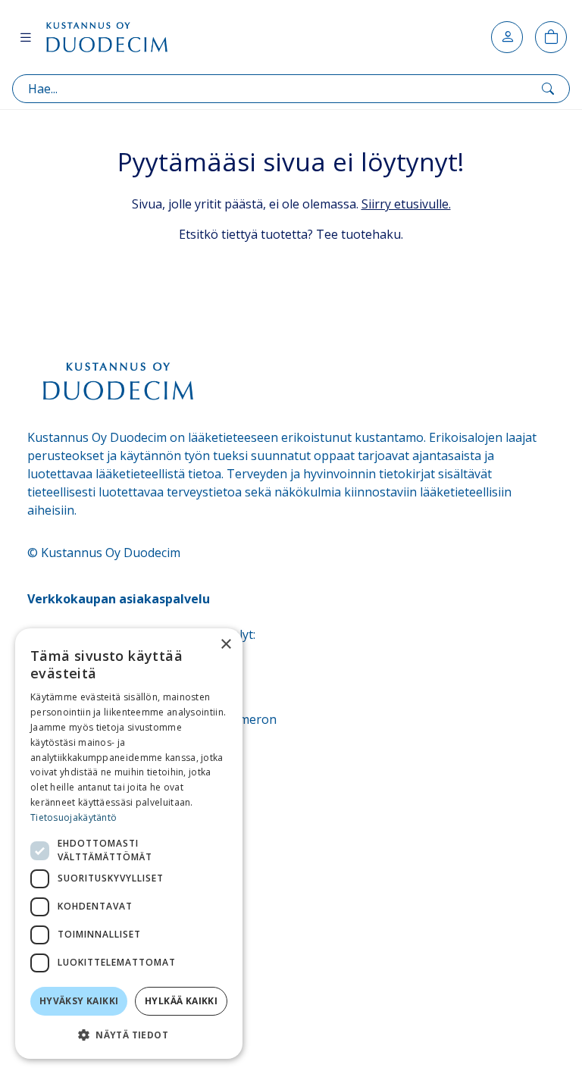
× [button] (225, 644)
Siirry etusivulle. (406, 204)
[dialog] (128, 843)
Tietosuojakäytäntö (73, 817)
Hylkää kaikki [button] (181, 1000)
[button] (128, 1034)
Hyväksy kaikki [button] (79, 1000)
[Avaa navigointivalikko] (25, 37)
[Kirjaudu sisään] (507, 37)
